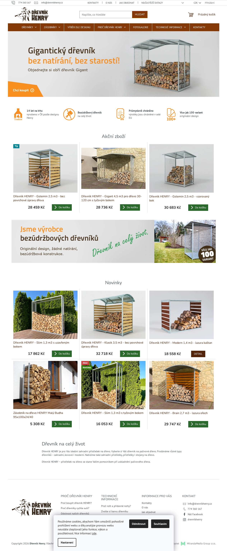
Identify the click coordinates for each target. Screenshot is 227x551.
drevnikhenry (195, 519)
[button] (13, 57)
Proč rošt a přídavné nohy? (116, 506)
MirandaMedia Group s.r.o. (201, 543)
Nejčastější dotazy (152, 2)
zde (94, 533)
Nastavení (67, 542)
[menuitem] (29, 27)
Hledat (140, 14)
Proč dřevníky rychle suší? (75, 508)
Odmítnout (139, 524)
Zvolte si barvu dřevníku (114, 511)
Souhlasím (160, 524)
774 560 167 (195, 508)
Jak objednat (126, 2)
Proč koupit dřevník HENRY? (76, 503)
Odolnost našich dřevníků (75, 513)
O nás (109, 2)
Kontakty (93, 2)
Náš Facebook (195, 514)
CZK (196, 2)
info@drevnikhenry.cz (200, 503)
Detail (198, 354)
